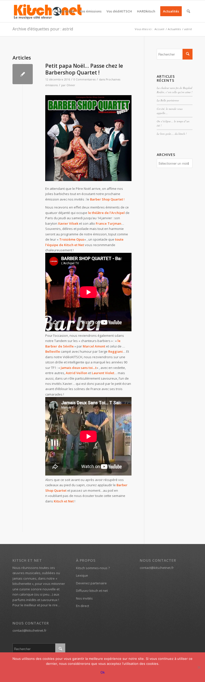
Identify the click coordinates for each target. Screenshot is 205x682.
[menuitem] (65, 11)
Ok (102, 672)
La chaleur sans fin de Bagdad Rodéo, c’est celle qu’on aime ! (174, 90)
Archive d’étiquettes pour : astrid (42, 29)
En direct (82, 606)
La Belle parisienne (168, 100)
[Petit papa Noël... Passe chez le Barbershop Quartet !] (22, 74)
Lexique (82, 575)
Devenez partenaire (91, 583)
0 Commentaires (85, 79)
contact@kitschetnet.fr (29, 630)
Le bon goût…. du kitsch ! (172, 134)
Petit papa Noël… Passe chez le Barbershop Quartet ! (84, 69)
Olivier (70, 85)
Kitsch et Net (64, 501)
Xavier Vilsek (68, 223)
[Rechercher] (188, 11)
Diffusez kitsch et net (92, 590)
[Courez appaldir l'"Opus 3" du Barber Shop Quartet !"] (88, 138)
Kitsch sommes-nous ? (93, 568)
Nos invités (84, 598)
